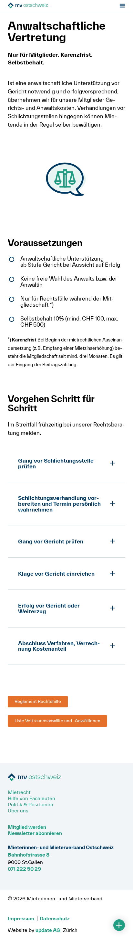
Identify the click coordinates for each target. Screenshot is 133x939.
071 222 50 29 (24, 869)
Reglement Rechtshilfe (38, 701)
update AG (48, 930)
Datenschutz (55, 918)
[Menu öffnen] (122, 6)
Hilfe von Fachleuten (31, 798)
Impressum (21, 918)
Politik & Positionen (30, 804)
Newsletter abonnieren (35, 833)
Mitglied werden (27, 827)
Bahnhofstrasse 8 (28, 855)
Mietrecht (19, 792)
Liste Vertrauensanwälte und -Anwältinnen (57, 720)
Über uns (18, 810)
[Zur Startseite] (44, 6)
